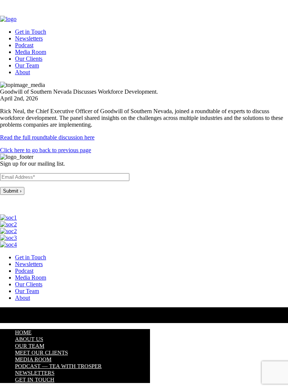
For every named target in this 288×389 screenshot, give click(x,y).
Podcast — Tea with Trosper (58, 366)
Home (23, 332)
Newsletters (29, 38)
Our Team (27, 65)
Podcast (24, 45)
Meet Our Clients (41, 353)
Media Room (30, 52)
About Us (29, 339)
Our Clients (28, 58)
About (22, 72)
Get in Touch (30, 31)
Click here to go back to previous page (45, 150)
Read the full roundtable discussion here (47, 137)
